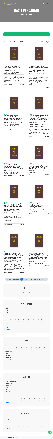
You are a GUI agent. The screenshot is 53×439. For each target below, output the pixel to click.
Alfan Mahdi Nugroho (11, 381)
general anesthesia (10, 349)
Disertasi (8, 428)
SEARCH (25, 34)
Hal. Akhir (44, 279)
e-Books (7, 419)
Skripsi (7, 421)
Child (6, 363)
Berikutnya (37, 279)
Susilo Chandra (9, 385)
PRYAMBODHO (8, 383)
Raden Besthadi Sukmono (11, 400)
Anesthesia (8, 344)
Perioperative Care (10, 361)
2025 (6, 314)
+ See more (7, 329)
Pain (6, 353)
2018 (7, 308)
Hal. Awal (8, 279)
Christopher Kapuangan (11, 398)
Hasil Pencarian (29, 14)
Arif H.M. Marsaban (10, 393)
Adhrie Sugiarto (9, 391)
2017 (6, 312)
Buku (6, 424)
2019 (6, 310)
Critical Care (8, 359)
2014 (6, 327)
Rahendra (7, 387)
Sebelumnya (16, 279)
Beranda (22, 14)
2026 (6, 316)
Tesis (7, 417)
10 (32, 279)
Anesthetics (8, 357)
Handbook (7, 355)
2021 (6, 325)
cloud (6, 426)
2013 (6, 321)
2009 (6, 323)
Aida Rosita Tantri (10, 396)
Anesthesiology (9, 351)
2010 (6, 319)
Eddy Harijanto (9, 389)
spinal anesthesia (9, 347)
